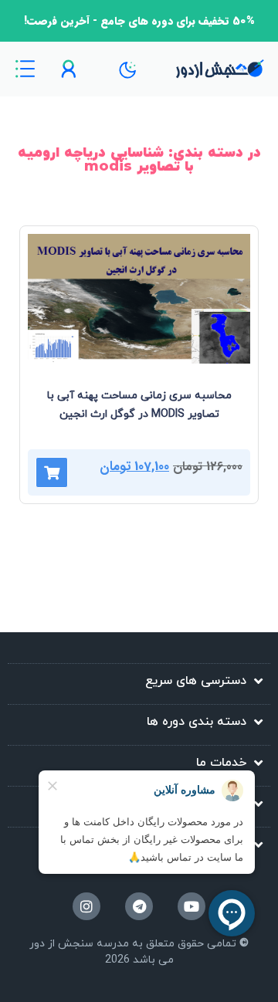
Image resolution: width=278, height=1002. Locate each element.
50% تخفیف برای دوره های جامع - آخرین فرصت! (139, 20)
